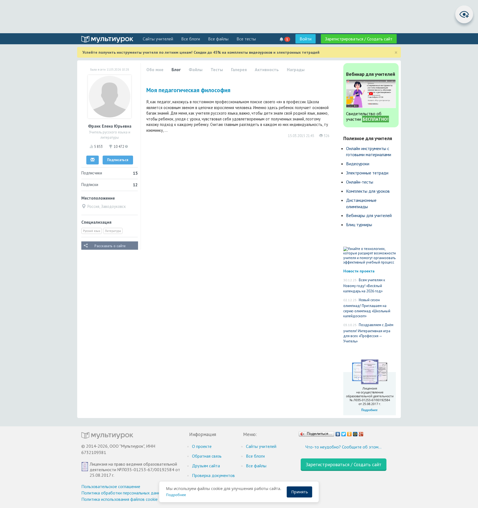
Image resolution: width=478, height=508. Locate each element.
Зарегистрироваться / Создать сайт (359, 39)
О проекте (202, 446)
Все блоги (190, 39)
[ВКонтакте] (338, 432)
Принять (299, 491)
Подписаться (117, 160)
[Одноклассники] (349, 432)
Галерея (239, 69)
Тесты (217, 69)
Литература (113, 231)
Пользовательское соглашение (110, 486)
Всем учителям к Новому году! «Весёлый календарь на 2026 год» (364, 285)
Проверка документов (213, 475)
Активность (267, 69)
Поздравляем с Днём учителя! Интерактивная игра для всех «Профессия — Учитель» (368, 333)
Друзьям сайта (206, 465)
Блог (176, 69)
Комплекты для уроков (368, 191)
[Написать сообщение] (92, 160)
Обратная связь (207, 456)
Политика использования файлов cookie (119, 499)
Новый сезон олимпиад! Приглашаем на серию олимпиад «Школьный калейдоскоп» (366, 308)
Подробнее (176, 494)
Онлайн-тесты (359, 182)
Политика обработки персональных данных (123, 493)
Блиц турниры (359, 224)
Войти (305, 39)
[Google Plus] (361, 432)
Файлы (195, 69)
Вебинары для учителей (369, 215)
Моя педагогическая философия (188, 90)
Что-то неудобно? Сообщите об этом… (343, 447)
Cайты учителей (158, 39)
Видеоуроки (357, 163)
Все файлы (218, 39)
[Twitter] (344, 432)
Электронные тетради (367, 173)
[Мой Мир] (355, 432)
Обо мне (154, 69)
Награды (296, 69)
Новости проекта (359, 271)
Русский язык (91, 231)
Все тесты (246, 39)
